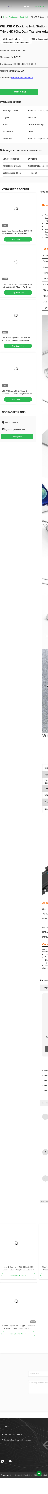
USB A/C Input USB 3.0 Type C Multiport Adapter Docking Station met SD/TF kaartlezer (17, 394)
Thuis (26, 6)
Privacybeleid (6, 1475)
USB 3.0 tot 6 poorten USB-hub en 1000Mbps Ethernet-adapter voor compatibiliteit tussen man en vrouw (16, 340)
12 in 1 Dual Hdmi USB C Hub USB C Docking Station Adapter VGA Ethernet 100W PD (18, 1268)
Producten (40, 6)
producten (13, 17)
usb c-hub (23, 17)
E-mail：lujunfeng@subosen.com (17, 1440)
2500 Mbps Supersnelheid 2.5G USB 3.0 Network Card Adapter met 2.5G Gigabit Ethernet (17, 234)
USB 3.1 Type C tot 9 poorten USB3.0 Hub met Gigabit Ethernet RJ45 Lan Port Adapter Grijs (17, 287)
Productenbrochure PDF (22, 78)
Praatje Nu (18, 92)
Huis (5, 17)
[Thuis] (10, 6)
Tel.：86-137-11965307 (13, 1435)
